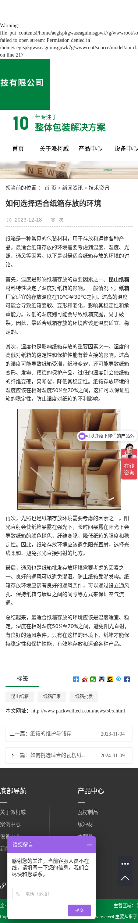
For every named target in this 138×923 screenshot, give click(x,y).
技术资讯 (99, 188)
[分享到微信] (93, 679)
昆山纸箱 (20, 696)
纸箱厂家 (52, 696)
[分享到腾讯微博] (119, 679)
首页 (18, 149)
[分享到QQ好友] (102, 679)
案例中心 (10, 824)
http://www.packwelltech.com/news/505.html (78, 711)
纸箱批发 (84, 696)
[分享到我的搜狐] (110, 679)
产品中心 (90, 149)
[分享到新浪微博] (85, 679)
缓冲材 (85, 824)
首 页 (50, 188)
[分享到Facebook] (127, 679)
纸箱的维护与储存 (50, 733)
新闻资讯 (72, 188)
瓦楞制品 (88, 812)
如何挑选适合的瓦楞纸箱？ (60, 755)
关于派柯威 (54, 149)
